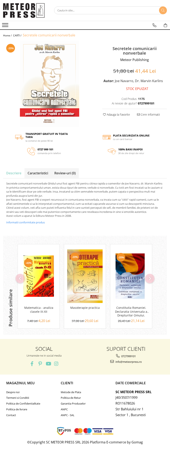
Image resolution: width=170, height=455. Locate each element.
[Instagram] (56, 363)
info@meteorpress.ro (128, 362)
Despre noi (12, 392)
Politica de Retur (71, 398)
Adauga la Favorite (118, 114)
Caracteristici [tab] (38, 173)
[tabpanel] (49, 84)
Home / (7, 35)
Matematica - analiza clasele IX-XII (38, 309)
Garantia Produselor (73, 403)
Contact (11, 415)
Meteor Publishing (134, 59)
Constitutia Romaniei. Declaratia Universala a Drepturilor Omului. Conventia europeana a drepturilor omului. (131, 311)
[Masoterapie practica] (85, 276)
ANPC (64, 409)
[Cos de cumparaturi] (165, 25)
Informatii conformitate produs (25, 222)
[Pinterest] (40, 363)
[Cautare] (163, 10)
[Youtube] (48, 363)
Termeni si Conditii (17, 398)
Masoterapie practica (85, 308)
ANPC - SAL (67, 415)
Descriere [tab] (13, 173)
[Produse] (5, 26)
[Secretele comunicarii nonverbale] (49, 84)
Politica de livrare (16, 409)
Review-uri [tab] (65, 173)
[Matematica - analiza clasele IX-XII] (38, 276)
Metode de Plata (71, 392)
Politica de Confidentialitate (23, 403)
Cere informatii (150, 114)
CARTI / (17, 35)
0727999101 (128, 356)
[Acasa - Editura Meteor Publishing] (24, 10)
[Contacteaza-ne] (154, 25)
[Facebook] (32, 363)
